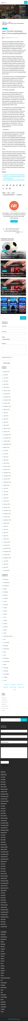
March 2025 (6, 425)
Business (6, 595)
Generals (6, 626)
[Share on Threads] (6, 188)
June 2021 (6, 561)
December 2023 (7, 472)
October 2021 (7, 554)
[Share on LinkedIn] (13, 185)
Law (4, 639)
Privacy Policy (13, 687)
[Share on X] (10, 185)
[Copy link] (10, 188)
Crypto (5, 601)
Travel (5, 680)
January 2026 (7, 393)
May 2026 (6, 381)
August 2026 (6, 371)
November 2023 (7, 475)
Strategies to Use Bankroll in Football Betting (14, 174)
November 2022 (7, 513)
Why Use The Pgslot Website (10, 310)
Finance (5, 610)
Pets (5, 655)
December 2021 (7, 548)
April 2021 (6, 567)
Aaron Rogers (7, 37)
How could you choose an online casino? (13, 273)
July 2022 (6, 526)
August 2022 (6, 523)
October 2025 (7, 403)
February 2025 (7, 428)
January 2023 (7, 507)
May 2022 (6, 532)
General (5, 623)
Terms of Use (21, 687)
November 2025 (7, 400)
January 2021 (7, 570)
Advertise (6, 687)
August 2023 (6, 485)
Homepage (4, 22)
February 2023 (7, 504)
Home (5, 633)
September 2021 (7, 557)
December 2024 (7, 434)
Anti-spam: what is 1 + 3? (7, 357)
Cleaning (6, 598)
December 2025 (7, 396)
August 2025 (6, 409)
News (5, 652)
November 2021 (7, 551)
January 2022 (7, 545)
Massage (6, 645)
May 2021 (6, 564)
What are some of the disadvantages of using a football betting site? (13, 254)
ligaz (13, 192)
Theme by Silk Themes (14, 1019)
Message (4, 343)
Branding (6, 592)
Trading (5, 677)
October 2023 (7, 478)
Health (5, 629)
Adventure (6, 579)
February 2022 (7, 542)
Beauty (5, 588)
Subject (3, 337)
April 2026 (6, 384)
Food (5, 617)
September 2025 (7, 406)
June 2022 (6, 529)
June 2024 (6, 453)
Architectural (7, 582)
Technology (6, 674)
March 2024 (6, 463)
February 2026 (7, 390)
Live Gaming (6, 642)
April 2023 (6, 497)
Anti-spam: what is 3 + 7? (6, 760)
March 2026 (6, 387)
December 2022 (7, 510)
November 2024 (7, 438)
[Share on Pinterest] (20, 185)
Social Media (6, 661)
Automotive (6, 585)
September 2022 (7, 520)
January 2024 (7, 469)
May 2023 (6, 494)
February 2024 (7, 466)
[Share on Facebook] (7, 185)
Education (6, 604)
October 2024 (7, 441)
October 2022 (7, 516)
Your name (4, 326)
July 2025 (6, 412)
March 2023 (6, 501)
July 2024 (6, 450)
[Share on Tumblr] (3, 188)
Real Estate (6, 658)
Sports (5, 664)
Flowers (5, 614)
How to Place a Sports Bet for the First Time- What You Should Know (12, 290)
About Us (6, 684)
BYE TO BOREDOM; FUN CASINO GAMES (13, 180)
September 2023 (7, 482)
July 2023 (6, 488)
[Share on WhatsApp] (17, 185)
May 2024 (6, 456)
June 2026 (6, 377)
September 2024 (7, 444)
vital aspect (19, 194)
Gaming (9, 22)
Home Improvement (8, 636)
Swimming (6, 670)
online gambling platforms (8, 194)
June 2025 (6, 415)
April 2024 (6, 460)
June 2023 (6, 491)
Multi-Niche (6, 648)
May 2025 (6, 419)
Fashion (5, 607)
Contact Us (13, 684)
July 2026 (6, 374)
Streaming (6, 667)
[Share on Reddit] (23, 185)
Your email (4, 331)
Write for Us (20, 684)
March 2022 (6, 538)
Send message (6, 363)
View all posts (14, 221)
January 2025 (7, 431)
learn (9, 192)
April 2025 (6, 422)
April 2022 (6, 535)
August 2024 (6, 447)
